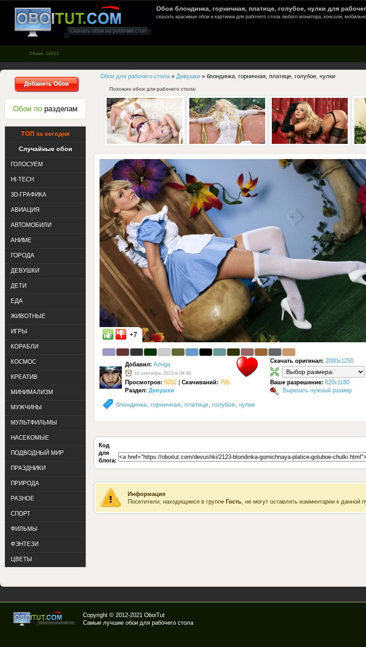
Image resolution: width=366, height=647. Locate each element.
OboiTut (154, 615)
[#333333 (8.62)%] (136, 352)
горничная (165, 404)
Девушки (161, 390)
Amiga (162, 364)
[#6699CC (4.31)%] (192, 352)
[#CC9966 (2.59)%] (288, 352)
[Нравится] (108, 334)
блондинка (131, 404)
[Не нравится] (121, 334)
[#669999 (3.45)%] (219, 352)
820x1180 (337, 382)
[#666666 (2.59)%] (275, 352)
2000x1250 (339, 360)
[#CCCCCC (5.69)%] (164, 352)
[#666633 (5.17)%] (178, 352)
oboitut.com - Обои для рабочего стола (82, 21)
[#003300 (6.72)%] (150, 352)
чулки (247, 404)
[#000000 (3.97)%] (205, 352)
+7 (133, 334)
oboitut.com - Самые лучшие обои (44, 618)
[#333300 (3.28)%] (233, 352)
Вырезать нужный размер (317, 390)
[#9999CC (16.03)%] (109, 352)
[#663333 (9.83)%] (122, 352)
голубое (223, 404)
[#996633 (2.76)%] (261, 352)
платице (196, 404)
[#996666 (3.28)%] (247, 352)
